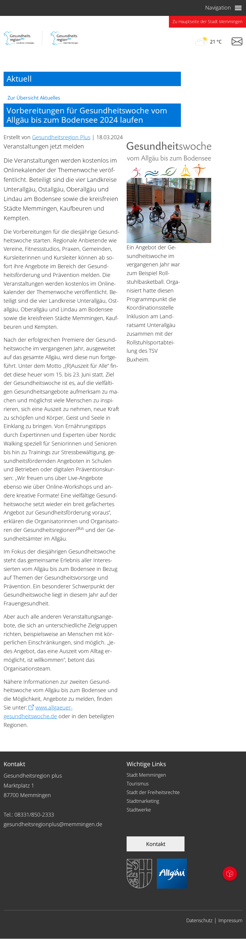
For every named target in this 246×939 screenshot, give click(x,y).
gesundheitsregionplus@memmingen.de (53, 824)
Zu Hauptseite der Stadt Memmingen (207, 21)
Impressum (230, 920)
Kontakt (155, 844)
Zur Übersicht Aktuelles (34, 97)
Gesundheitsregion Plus (61, 137)
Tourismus (137, 783)
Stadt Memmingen (146, 775)
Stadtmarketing (143, 801)
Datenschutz (199, 920)
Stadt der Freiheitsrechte (153, 792)
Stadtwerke (139, 809)
